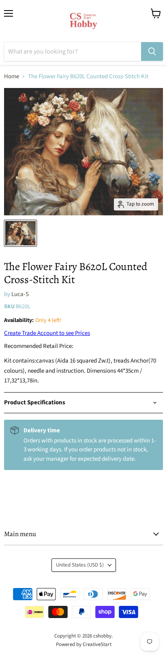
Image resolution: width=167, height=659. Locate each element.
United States (80, 565)
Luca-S (20, 294)
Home (11, 76)
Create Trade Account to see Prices (47, 333)
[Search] (152, 51)
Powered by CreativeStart (83, 644)
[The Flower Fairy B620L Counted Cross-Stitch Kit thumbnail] (20, 233)
